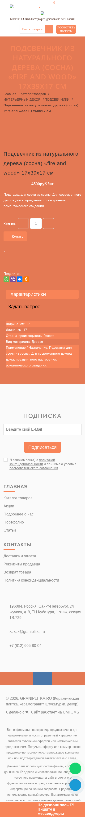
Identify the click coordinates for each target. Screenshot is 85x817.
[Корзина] (51, 5)
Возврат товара (17, 572)
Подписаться (42, 447)
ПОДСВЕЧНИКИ (57, 99)
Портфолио (14, 522)
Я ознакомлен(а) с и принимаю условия (42, 464)
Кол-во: (10, 224)
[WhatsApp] (6, 279)
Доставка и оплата (20, 556)
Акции (9, 506)
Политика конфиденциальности (31, 580)
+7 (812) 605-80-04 (25, 646)
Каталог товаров (33, 94)
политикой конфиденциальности (32, 462)
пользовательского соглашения (33, 468)
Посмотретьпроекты (66, 29)
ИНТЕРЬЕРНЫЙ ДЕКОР (22, 99)
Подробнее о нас (19, 514)
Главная (10, 94)
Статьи (10, 530)
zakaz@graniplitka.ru (27, 632)
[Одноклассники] (26, 279)
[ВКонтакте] (19, 279)
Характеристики (28, 294)
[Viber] (13, 279)
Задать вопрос (24, 306)
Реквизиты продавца (22, 564)
